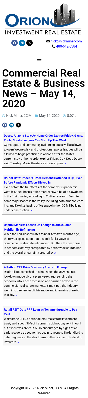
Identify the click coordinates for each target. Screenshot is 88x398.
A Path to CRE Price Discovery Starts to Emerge (35, 267)
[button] (39, 60)
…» (64, 163)
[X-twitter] (29, 43)
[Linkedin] (22, 43)
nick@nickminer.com (66, 41)
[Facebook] (14, 43)
